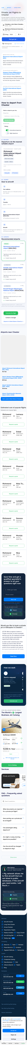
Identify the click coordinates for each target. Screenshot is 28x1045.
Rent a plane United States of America (12, 399)
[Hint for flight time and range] (3, 743)
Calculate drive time (8, 120)
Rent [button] (10, 754)
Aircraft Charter (8, 922)
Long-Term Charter (9, 924)
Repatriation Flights (9, 930)
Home (2, 7)
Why (22, 243)
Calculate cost (13, 701)
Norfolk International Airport (13, 268)
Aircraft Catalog (8, 956)
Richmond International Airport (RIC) (13, 57)
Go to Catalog (12, 765)
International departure (15, 130)
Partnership (20, 950)
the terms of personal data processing (13, 603)
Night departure (14, 133)
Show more (13, 857)
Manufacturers (8, 962)
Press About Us (8, 947)
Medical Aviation (8, 932)
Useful (3, 953)
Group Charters (8, 927)
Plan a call (13, 599)
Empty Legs (9, 938)
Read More (13, 656)
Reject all (13, 1035)
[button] (8, 35)
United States (17, 7)
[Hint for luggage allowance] (17, 743)
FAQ (16, 962)
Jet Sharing (20, 935)
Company (4, 941)
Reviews (20, 944)
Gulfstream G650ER (9, 735)
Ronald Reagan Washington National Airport (12, 289)
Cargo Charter (21, 932)
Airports (9, 7)
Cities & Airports (8, 965)
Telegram (15, 610)
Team (13, 944)
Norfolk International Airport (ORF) (12, 89)
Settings (13, 1039)
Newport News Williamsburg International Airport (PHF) (12, 73)
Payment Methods (9, 950)
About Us (6, 944)
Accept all (13, 1030)
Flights (18, 965)
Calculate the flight (11, 313)
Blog (5, 967)
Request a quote (13, 424)
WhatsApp (14, 614)
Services (3, 918)
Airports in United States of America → (13, 321)
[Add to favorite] (21, 738)
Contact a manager (11, 317)
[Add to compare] (21, 742)
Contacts (18, 947)
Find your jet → (13, 39)
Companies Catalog (9, 959)
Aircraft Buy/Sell (8, 935)
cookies (8, 1019)
